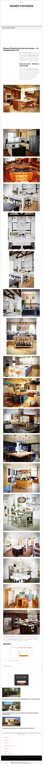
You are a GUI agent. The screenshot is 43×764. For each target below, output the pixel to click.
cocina (22, 75)
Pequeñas (5, 740)
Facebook (26, 639)
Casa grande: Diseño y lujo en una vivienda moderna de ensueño (18, 728)
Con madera (5, 748)
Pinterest (30, 639)
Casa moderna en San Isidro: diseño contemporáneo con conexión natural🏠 (21, 699)
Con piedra (5, 751)
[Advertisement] (21, 17)
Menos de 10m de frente (8, 753)
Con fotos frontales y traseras (9, 745)
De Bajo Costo (6, 737)
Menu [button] (22, 2)
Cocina (9, 660)
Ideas (19, 660)
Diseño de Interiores (14, 660)
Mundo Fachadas (21, 5)
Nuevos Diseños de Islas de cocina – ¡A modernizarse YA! (20, 49)
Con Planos (5, 743)
